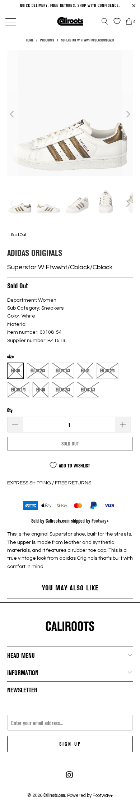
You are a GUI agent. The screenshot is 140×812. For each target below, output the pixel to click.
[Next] (127, 114)
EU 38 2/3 (107, 370)
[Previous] (12, 114)
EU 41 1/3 (88, 389)
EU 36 (15, 370)
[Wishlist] (115, 21)
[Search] (105, 21)
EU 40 (40, 389)
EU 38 (85, 370)
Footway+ (100, 521)
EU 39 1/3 (18, 389)
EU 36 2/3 (38, 370)
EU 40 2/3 (63, 389)
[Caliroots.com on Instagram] (69, 775)
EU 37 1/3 (63, 370)
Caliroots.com (54, 795)
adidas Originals (34, 252)
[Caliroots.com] (70, 21)
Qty (10, 410)
